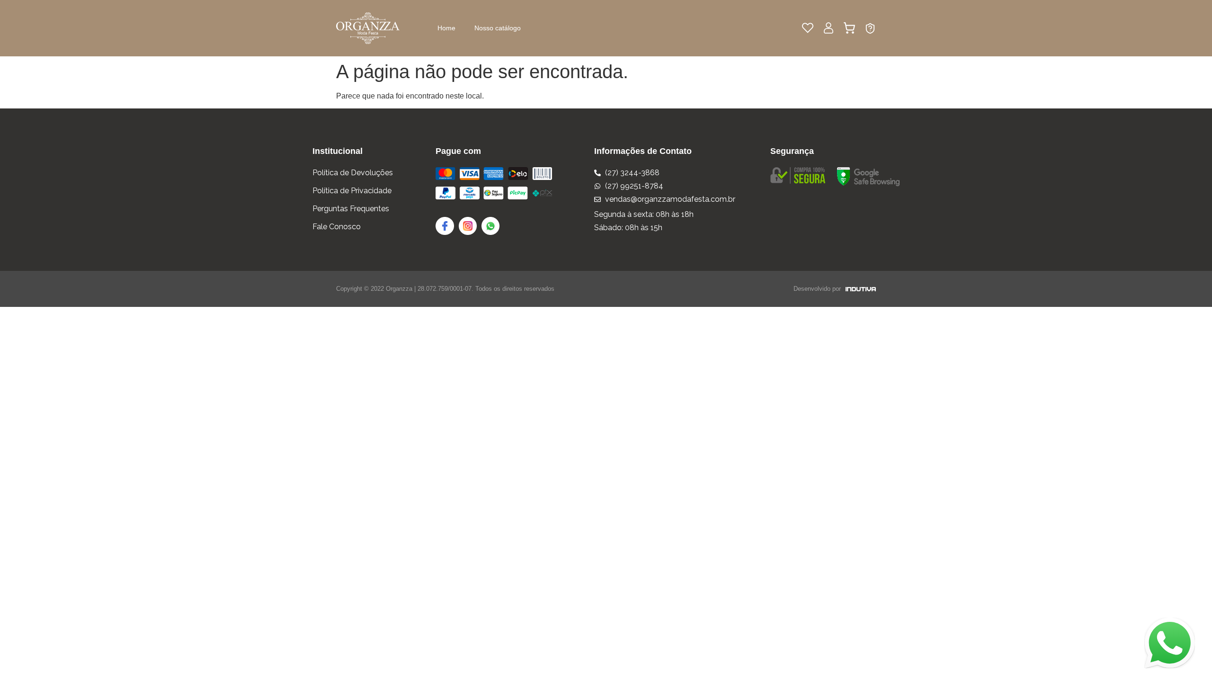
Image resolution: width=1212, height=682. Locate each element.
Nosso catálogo (497, 28)
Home (446, 28)
